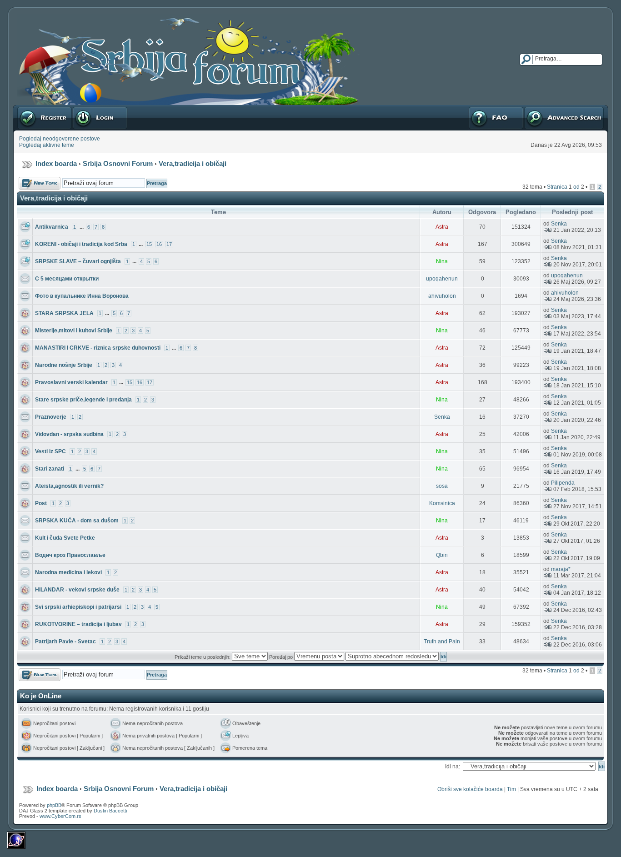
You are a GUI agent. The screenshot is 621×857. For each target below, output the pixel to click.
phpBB (54, 805)
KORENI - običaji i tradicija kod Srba (81, 244)
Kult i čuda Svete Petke (65, 538)
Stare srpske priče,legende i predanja (83, 399)
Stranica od (565, 187)
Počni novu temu (39, 180)
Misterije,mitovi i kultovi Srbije (73, 330)
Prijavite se (86, 108)
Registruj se (31, 108)
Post (41, 503)
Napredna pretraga (547, 108)
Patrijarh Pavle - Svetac (65, 641)
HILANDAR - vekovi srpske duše (77, 589)
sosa (442, 486)
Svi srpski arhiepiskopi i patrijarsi (78, 607)
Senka (559, 224)
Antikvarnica (51, 227)
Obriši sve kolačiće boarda (470, 789)
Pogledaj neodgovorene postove (59, 138)
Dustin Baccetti (110, 810)
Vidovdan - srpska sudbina (69, 434)
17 (169, 244)
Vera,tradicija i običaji (192, 163)
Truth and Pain (442, 641)
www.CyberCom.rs (60, 816)
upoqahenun (442, 279)
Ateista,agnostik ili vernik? (69, 486)
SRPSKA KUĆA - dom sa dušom (77, 520)
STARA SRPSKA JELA (64, 313)
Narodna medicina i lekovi (68, 572)
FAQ (473, 108)
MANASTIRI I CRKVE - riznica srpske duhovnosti (97, 348)
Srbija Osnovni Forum (118, 163)
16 (159, 244)
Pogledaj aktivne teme (46, 145)
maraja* (561, 569)
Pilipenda (563, 483)
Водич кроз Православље (70, 555)
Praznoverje (50, 417)
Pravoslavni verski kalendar (71, 382)
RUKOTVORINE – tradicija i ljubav (78, 624)
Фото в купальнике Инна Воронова (82, 296)
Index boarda (56, 163)
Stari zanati (49, 469)
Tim (511, 789)
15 (149, 244)
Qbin (442, 555)
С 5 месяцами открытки (67, 279)
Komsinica (442, 503)
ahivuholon (442, 296)
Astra (442, 227)
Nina (442, 261)
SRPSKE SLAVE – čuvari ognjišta (78, 261)
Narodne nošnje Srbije (63, 365)
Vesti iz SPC (50, 451)
